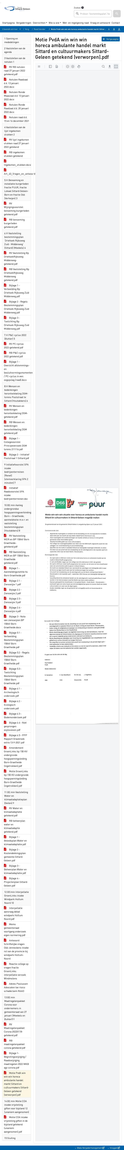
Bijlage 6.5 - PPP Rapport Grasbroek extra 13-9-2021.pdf (15, 738)
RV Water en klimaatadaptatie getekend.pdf (13, 811)
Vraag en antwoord (100, 22)
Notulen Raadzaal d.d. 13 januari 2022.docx (16, 83)
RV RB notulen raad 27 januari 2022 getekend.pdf (14, 70)
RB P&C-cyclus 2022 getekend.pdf (15, 354)
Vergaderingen (23, 22)
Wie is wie (54, 22)
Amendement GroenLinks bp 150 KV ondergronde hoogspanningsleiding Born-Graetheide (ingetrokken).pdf (15, 756)
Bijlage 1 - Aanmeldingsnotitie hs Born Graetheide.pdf (16, 571)
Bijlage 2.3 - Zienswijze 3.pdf (12, 600)
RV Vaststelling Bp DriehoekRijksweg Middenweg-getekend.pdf (16, 258)
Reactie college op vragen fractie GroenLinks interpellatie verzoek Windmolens (16, 971)
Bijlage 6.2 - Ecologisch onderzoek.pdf (12, 704)
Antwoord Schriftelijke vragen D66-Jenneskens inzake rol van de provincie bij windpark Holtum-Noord (16, 949)
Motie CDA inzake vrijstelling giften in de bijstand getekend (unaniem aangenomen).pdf (16, 1124)
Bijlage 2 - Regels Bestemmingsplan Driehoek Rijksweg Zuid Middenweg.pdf (16, 307)
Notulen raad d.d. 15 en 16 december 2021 (16, 119)
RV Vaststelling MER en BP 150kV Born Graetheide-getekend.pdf (16, 541)
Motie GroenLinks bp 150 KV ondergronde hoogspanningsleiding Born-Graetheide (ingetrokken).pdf (16, 778)
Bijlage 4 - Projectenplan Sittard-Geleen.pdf (16, 882)
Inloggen (113, 1147)
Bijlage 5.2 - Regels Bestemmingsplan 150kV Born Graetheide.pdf (16, 658)
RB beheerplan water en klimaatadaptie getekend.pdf (14, 826)
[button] (117, 13)
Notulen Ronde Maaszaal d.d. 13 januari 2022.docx (16, 95)
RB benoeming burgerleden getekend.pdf (14, 223)
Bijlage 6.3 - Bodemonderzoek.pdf (15, 715)
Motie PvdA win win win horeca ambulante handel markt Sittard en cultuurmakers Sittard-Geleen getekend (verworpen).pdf (16, 1083)
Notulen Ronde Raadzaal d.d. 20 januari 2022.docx (16, 108)
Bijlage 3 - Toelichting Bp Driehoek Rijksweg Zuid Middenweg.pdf (16, 323)
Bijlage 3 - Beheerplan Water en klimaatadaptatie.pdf (15, 869)
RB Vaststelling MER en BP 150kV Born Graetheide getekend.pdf (16, 557)
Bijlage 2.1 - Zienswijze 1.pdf (12, 582)
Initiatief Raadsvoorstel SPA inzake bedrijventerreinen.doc (16, 493)
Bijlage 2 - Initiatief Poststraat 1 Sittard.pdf (16, 456)
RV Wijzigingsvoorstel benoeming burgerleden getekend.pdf (16, 209)
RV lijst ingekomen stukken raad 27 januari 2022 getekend (16, 143)
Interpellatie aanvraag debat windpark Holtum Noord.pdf (13, 913)
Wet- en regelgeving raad (76, 22)
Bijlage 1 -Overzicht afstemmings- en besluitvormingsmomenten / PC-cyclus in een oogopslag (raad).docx (17, 370)
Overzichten (39, 22)
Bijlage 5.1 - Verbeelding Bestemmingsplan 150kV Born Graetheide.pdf (13, 640)
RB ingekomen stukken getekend (14, 154)
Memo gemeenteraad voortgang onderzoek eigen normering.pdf (15, 930)
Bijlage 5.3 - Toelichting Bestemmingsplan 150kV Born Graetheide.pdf (13, 676)
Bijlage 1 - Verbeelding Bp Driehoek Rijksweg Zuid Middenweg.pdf (16, 291)
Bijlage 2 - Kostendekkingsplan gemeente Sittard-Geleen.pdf (15, 855)
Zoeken (77, 7)
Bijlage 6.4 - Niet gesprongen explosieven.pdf (15, 726)
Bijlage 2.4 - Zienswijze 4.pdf (12, 609)
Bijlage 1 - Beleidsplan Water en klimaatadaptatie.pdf (15, 840)
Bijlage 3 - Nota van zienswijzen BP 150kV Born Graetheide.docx (14, 622)
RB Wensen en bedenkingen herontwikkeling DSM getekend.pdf (15, 427)
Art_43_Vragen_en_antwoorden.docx (17, 173)
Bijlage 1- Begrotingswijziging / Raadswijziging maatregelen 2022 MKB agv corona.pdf (16, 1060)
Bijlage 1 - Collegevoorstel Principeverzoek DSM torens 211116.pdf (15, 444)
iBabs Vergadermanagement (89, 1147)
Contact (116, 22)
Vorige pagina (112, 39)
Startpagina (8, 22)
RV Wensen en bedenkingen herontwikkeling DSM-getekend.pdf (16, 411)
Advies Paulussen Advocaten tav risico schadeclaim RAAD (16, 987)
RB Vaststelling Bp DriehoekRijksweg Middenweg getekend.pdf (16, 274)
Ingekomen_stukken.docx (17, 164)
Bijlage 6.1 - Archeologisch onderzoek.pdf (12, 692)
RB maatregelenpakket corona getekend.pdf (14, 1044)
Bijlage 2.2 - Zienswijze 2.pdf (12, 591)
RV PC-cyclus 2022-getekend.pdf (14, 345)
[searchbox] (93, 13)
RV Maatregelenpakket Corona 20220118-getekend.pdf (14, 1030)
